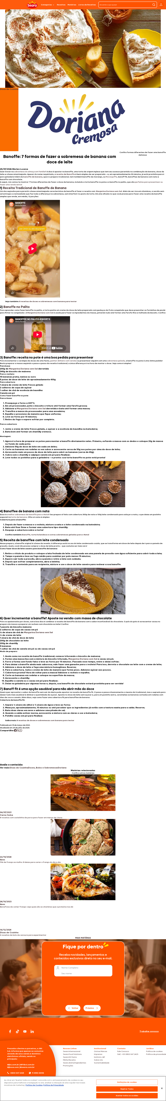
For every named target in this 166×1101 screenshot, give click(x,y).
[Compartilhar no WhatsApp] (20, 730)
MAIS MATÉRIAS (83, 937)
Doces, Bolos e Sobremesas (43, 767)
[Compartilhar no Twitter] (18, 730)
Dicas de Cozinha (19, 767)
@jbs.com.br (13, 1064)
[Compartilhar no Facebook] (15, 730)
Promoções (68, 1065)
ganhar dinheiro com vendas (63, 361)
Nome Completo (69, 967)
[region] (83, 1088)
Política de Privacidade (53, 1085)
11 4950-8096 (38, 1073)
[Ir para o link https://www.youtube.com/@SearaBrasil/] (24, 1031)
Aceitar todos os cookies (127, 1095)
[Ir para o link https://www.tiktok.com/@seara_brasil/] (17, 1031)
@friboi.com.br (27, 1064)
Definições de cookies (127, 1082)
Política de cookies (154, 1051)
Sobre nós (98, 1060)
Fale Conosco (123, 1051)
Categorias (46, 5)
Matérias (72, 5)
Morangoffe (111, 177)
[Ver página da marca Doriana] (76, 119)
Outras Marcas (100, 1051)
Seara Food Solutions (72, 1054)
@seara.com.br (27, 1067)
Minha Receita (69, 1060)
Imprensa (98, 1054)
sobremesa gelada (116, 361)
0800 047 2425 (17, 1073)
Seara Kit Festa (70, 1057)
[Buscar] (154, 5)
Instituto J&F (99, 1057)
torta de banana (19, 517)
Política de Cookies (34, 1085)
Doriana (62, 767)
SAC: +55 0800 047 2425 (127, 1054)
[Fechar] (162, 1088)
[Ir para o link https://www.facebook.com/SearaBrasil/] (10, 1031)
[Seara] (32, 4)
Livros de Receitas (87, 5)
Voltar (75, 1008)
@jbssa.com (13, 1067)
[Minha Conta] (161, 5)
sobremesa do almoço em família (29, 171)
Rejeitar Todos (127, 1089)
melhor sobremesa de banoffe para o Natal (28, 514)
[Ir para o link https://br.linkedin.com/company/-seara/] (32, 1031)
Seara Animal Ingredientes (74, 1063)
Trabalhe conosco (149, 1031)
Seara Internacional (71, 1051)
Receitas (61, 5)
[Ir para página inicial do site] (83, 1040)
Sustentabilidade (101, 1063)
